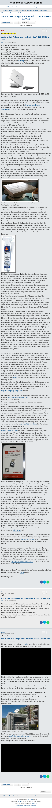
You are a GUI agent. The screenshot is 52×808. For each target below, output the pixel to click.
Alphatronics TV (7, 109)
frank (2, 30)
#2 (2, 600)
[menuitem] (6, 6)
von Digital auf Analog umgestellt (20, 736)
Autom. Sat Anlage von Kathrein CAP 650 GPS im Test (26, 18)
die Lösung (17, 530)
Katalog (21, 61)
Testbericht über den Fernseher (22, 561)
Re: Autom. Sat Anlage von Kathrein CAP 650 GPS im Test (25, 598)
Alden (15, 377)
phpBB (20, 801)
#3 (2, 641)
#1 (2, 42)
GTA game (30, 799)
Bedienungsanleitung (32, 105)
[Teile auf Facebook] (41, 582)
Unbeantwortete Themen (8, 13)
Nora (2, 592)
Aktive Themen (20, 13)
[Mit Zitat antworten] (43, 30)
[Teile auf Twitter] (44, 582)
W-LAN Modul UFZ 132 (9, 431)
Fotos (22, 572)
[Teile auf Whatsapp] (47, 582)
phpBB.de (34, 803)
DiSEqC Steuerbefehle (29, 424)
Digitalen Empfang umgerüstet (11, 391)
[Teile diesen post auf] (46, 30)
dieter (3, 632)
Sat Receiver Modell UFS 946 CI (19, 397)
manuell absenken (27, 539)
